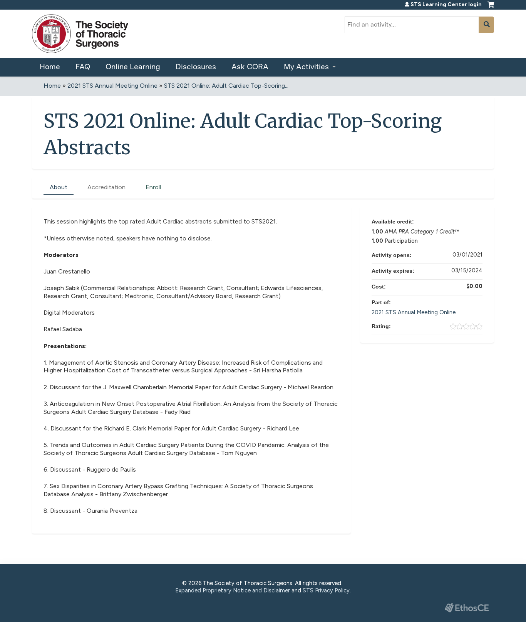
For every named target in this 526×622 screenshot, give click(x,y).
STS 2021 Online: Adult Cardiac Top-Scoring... (226, 85)
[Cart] (490, 7)
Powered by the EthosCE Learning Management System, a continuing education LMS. (466, 607)
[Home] (80, 34)
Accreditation (106, 187)
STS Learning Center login (446, 4)
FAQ (82, 66)
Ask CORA (249, 66)
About (58, 187)
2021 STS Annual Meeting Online (112, 85)
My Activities (306, 66)
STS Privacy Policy (326, 590)
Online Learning (133, 66)
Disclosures (196, 66)
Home (50, 66)
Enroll (153, 187)
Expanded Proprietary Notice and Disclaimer (232, 590)
